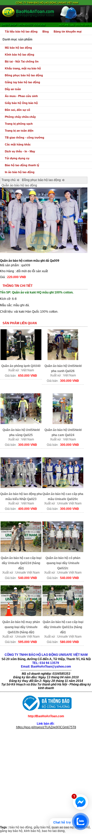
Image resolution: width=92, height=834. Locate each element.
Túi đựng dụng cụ (17, 158)
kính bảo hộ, (33, 831)
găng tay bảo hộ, (12, 831)
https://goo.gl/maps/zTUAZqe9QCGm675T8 (46, 727)
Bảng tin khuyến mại (68, 31)
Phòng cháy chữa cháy (20, 116)
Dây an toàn (13, 89)
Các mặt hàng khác (18, 144)
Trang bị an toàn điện (19, 130)
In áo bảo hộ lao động (19, 172)
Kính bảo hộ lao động (19, 54)
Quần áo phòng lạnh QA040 (21, 366)
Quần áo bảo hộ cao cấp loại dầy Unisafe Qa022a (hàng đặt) (63, 627)
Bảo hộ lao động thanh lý (22, 165)
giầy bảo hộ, (43, 827)
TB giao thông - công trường (24, 137)
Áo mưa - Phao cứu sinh (21, 96)
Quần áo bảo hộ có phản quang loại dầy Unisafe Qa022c (62, 563)
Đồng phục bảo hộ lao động (24, 75)
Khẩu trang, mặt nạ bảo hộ (23, 68)
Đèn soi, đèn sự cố (17, 109)
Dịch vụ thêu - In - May (20, 151)
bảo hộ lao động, (21, 827)
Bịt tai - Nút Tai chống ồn (22, 61)
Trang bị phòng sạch (19, 123)
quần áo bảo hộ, (63, 827)
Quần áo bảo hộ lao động (19, 185)
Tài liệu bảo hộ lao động (21, 31)
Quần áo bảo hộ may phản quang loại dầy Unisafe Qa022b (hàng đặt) (21, 627)
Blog (45, 31)
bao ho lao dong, (53, 831)
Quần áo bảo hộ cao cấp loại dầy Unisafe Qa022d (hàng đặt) (21, 563)
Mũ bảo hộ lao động (18, 47)
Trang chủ (9, 180)
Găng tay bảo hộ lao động (22, 82)
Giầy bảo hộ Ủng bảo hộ (21, 102)
